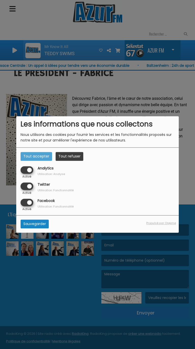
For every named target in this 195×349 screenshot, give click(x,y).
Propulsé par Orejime (161, 223)
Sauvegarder (34, 224)
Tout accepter (36, 156)
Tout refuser (69, 156)
